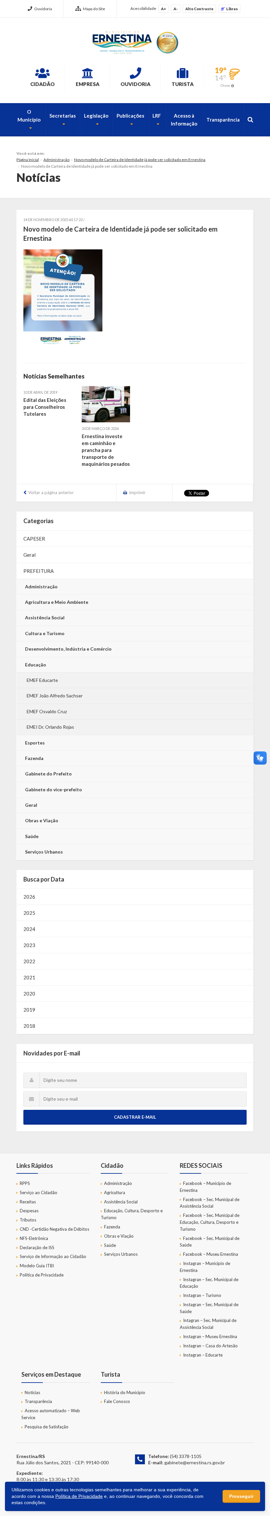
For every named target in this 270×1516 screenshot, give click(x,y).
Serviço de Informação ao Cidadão (53, 1256)
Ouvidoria (43, 8)
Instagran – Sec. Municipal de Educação (209, 1283)
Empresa (87, 84)
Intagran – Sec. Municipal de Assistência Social (208, 1324)
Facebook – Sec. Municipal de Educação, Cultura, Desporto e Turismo (209, 1222)
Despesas (29, 1210)
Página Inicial (27, 159)
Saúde (32, 836)
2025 (29, 913)
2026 (29, 897)
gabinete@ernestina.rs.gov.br (194, 1462)
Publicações (130, 116)
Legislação (96, 116)
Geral (29, 555)
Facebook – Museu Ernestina (210, 1254)
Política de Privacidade (42, 1274)
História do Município (124, 1392)
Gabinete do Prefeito (48, 773)
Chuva (225, 85)
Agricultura (114, 1192)
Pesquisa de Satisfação (46, 1426)
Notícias (32, 1392)
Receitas (28, 1201)
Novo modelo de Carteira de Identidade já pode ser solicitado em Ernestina (139, 159)
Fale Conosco (117, 1401)
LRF (156, 116)
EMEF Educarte (42, 680)
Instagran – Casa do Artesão (210, 1345)
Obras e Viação (41, 820)
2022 (29, 961)
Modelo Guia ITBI (37, 1265)
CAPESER (34, 539)
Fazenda (34, 758)
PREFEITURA (38, 571)
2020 (29, 994)
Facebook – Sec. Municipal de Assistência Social (209, 1203)
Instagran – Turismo (202, 1295)
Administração (56, 159)
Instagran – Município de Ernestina (205, 1267)
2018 (29, 1026)
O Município (28, 116)
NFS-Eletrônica (34, 1238)
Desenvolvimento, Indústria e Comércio (68, 649)
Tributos (28, 1219)
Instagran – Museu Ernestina (210, 1336)
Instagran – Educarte (203, 1355)
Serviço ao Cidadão (38, 1192)
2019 (29, 1010)
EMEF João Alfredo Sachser (55, 695)
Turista (183, 84)
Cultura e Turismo (45, 633)
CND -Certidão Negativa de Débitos (54, 1229)
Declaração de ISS (37, 1247)
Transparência (223, 120)
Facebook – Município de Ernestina (205, 1187)
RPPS (25, 1183)
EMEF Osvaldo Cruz (47, 711)
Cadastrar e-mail (135, 1117)
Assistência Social (45, 617)
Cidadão (42, 84)
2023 (29, 945)
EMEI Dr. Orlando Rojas (50, 727)
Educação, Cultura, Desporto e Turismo (132, 1214)
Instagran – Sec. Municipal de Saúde (209, 1308)
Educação (35, 664)
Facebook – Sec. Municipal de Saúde (209, 1242)
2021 (29, 977)
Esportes (35, 742)
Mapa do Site (94, 8)
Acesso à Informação (184, 119)
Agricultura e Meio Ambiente (56, 602)
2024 (29, 929)
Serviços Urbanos (44, 852)
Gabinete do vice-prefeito (53, 789)
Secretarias (62, 116)
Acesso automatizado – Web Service (50, 1414)
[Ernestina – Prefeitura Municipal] (135, 42)
